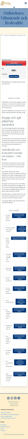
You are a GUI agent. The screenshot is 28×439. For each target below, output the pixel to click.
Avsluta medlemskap (6, 416)
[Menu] (25, 3)
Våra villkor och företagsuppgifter (10, 414)
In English (3, 430)
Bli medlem (3, 425)
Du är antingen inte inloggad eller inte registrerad (14, 62)
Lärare (2, 428)
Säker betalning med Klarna (8, 418)
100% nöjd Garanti (6, 412)
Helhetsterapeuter (5, 427)
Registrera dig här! (14, 76)
